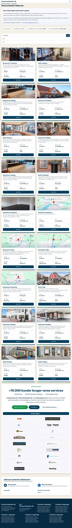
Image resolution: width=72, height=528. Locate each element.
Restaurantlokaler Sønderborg (56, 520)
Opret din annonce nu (20, 407)
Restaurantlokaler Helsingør (7, 520)
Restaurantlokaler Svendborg (56, 522)
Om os (39, 492)
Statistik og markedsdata (44, 490)
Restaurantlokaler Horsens (61, 509)
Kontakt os (21, 510)
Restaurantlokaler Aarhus (43, 507)
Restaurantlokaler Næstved (7, 522)
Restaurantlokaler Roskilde (61, 511)
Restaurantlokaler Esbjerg (43, 511)
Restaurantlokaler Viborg (31, 516)
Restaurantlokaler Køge (30, 519)
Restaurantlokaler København (44, 506)
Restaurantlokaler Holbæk (55, 519)
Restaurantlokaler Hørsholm (7, 519)
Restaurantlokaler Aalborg (43, 510)
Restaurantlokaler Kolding (61, 507)
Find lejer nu (34, 407)
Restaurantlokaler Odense (43, 509)
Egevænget (6, 490)
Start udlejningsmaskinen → (50, 407)
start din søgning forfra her (31, 22)
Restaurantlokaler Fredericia (32, 518)
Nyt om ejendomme (24, 509)
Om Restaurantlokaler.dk (25, 508)
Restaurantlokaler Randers (61, 506)
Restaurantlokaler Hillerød (55, 518)
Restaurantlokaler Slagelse (55, 516)
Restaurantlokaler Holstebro (31, 520)
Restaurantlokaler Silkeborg (7, 518)
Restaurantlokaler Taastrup (31, 522)
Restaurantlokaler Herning (7, 516)
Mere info (18, 80)
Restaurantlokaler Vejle (60, 510)
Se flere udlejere (36, 413)
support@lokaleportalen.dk (7, 509)
